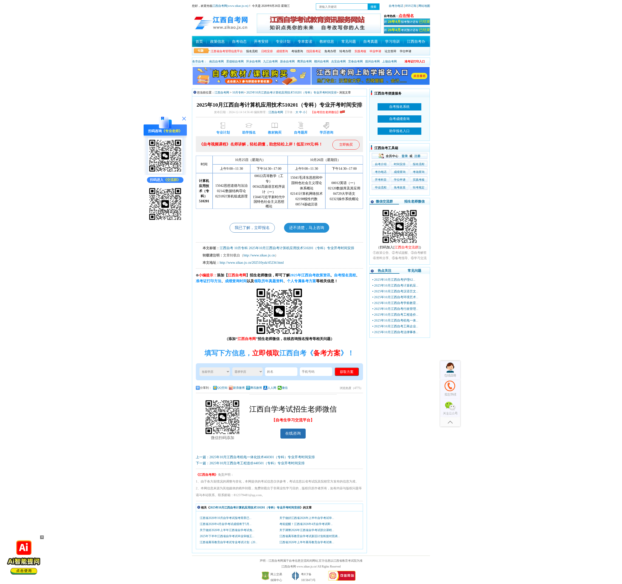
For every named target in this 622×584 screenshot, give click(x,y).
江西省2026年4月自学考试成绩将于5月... (225, 524)
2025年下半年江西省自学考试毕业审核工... (227, 536)
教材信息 (327, 41)
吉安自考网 (338, 61)
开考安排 (261, 41)
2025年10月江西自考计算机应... (396, 285)
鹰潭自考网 (304, 61)
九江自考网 (270, 61)
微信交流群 (384, 201)
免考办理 (330, 51)
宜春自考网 (355, 61)
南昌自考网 (216, 61)
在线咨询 (293, 433)
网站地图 (424, 6)
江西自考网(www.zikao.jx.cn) (230, 6)
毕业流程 (381, 187)
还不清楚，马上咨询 (306, 228)
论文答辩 (390, 51)
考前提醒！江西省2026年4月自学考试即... (306, 524)
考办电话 (381, 172)
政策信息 (217, 41)
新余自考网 (287, 61)
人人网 (272, 387)
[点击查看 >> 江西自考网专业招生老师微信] (165, 172)
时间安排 (400, 164)
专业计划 (283, 41)
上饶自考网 (389, 61)
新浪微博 (239, 387)
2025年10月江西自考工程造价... (396, 314)
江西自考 (226, 248)
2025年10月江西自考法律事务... (396, 332)
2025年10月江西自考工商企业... (396, 326)
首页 (199, 41)
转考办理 (345, 51)
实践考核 (418, 179)
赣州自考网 (321, 61)
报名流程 (252, 51)
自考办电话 (396, 6)
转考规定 (418, 187)
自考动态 (239, 41)
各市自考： (199, 61)
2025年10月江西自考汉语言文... (396, 291)
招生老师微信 (414, 201)
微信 (285, 387)
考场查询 (297, 51)
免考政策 (400, 187)
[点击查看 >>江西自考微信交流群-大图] (399, 243)
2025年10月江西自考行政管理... (396, 309)
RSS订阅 (411, 6)
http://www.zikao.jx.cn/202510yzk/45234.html (252, 262)
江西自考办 (416, 41)
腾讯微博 (256, 387)
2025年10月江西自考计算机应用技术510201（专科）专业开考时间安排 (291, 92)
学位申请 (405, 51)
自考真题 (370, 41)
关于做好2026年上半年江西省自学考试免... (227, 530)
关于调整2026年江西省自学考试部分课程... (306, 530)
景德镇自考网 (235, 61)
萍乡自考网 (253, 61)
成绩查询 (400, 172)
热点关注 (384, 270)
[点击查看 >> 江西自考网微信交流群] (165, 220)
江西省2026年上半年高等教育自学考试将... (306, 542)
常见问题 (348, 41)
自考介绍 (381, 164)
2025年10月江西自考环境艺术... (396, 297)
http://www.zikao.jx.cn (259, 255)
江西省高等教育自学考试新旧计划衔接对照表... (309, 536)
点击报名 (406, 16)
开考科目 (381, 179)
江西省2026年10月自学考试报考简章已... (225, 518)
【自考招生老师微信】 (325, 112)
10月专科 (238, 92)
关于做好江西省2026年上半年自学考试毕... (306, 518)
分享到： (206, 387)
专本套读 (305, 41)
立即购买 (346, 144)
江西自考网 (222, 92)
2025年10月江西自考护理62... (394, 279)
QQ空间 (222, 387)
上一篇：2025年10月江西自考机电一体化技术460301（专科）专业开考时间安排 (255, 457)
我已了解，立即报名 (252, 228)
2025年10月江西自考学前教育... (396, 303)
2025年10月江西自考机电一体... (396, 320)
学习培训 (392, 41)
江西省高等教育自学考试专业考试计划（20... (228, 542)
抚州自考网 (372, 61)
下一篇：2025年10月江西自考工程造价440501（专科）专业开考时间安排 (250, 463)
